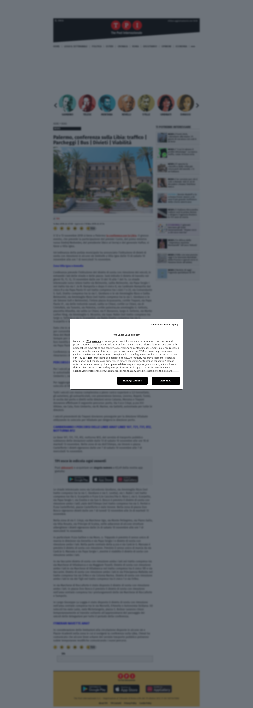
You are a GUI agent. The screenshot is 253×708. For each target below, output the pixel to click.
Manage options (132, 380)
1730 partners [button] (93, 341)
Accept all (165, 380)
